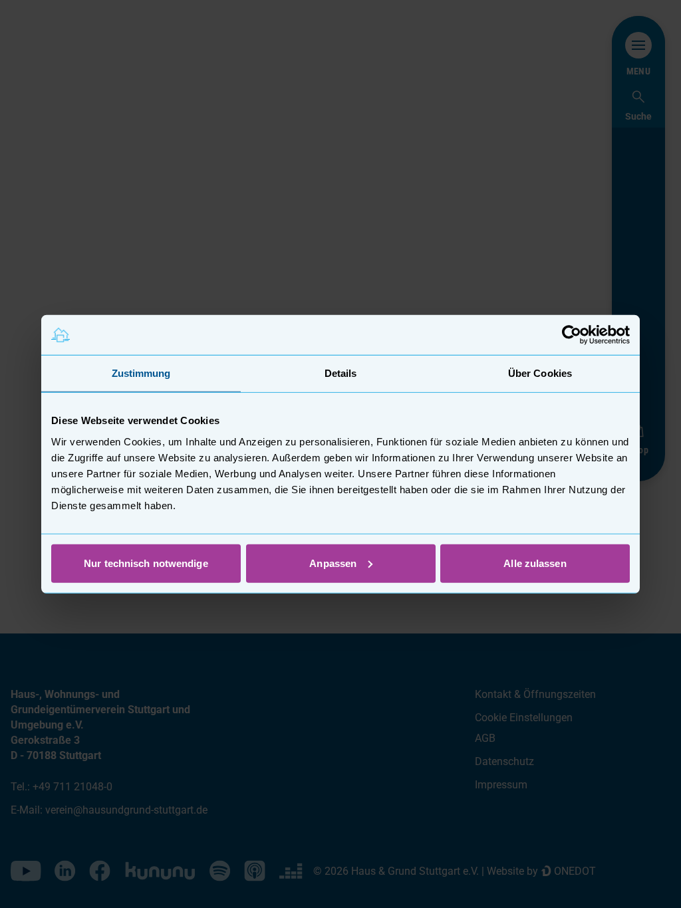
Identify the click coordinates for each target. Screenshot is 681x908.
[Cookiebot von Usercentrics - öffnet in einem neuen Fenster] (571, 335)
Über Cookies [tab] (540, 373)
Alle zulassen (534, 562)
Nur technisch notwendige (145, 562)
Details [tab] (341, 373)
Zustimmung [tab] (141, 373)
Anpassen (332, 562)
